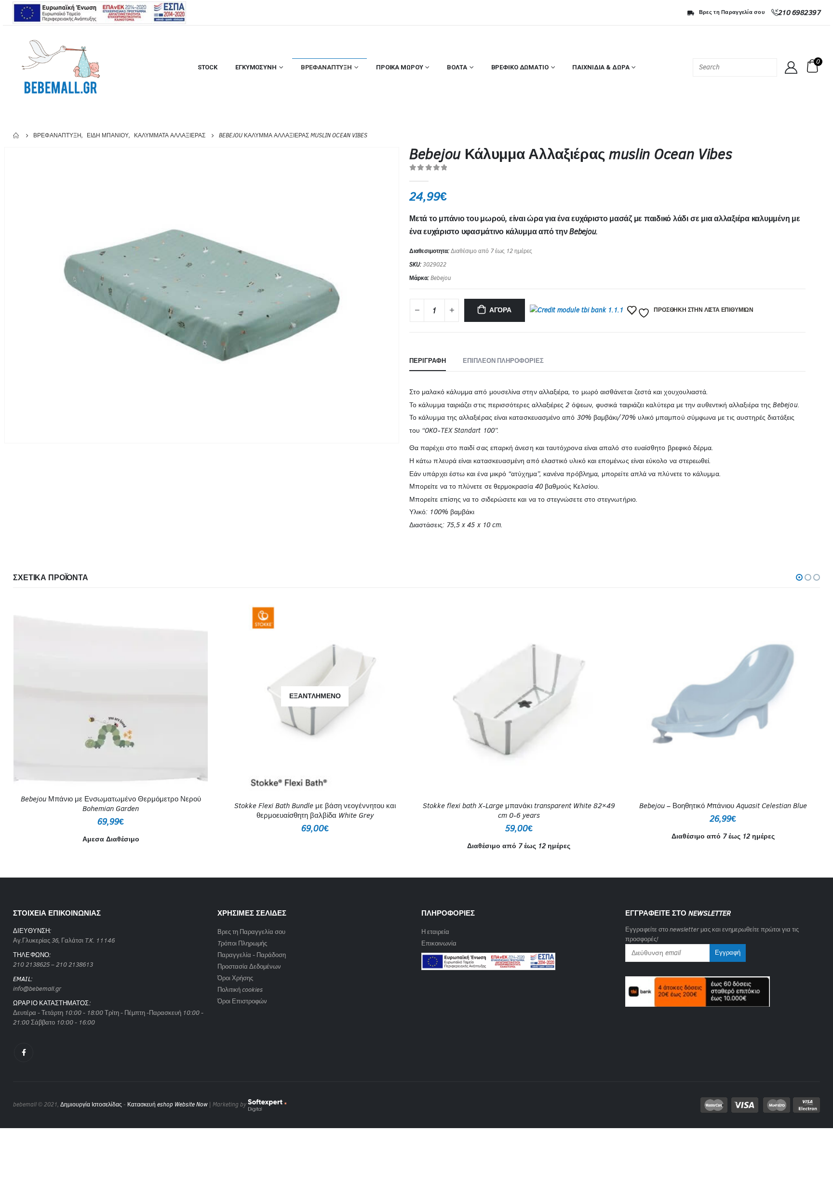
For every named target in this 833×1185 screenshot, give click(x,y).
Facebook (23, 1052)
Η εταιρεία (435, 932)
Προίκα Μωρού (399, 67)
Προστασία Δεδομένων (249, 966)
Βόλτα (457, 67)
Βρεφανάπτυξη (326, 67)
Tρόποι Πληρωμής (242, 943)
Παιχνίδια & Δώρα (600, 67)
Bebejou (440, 278)
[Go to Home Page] (16, 135)
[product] (110, 693)
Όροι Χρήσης (235, 978)
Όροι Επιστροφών (242, 1001)
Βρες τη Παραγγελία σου (732, 12)
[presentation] (397, 295)
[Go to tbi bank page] (576, 312)
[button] (799, 577)
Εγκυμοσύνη (256, 67)
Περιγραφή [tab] (427, 361)
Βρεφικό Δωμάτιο (520, 67)
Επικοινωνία (439, 943)
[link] (488, 958)
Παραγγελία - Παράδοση (251, 955)
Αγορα (500, 310)
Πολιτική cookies (240, 989)
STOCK (207, 67)
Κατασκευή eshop (150, 1104)
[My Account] (791, 67)
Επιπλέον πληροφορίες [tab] (503, 361)
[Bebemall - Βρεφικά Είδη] (61, 67)
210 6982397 (799, 12)
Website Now (191, 1104)
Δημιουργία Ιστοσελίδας (91, 1104)
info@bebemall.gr (37, 989)
